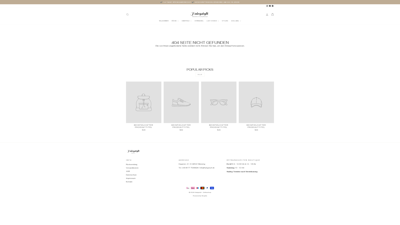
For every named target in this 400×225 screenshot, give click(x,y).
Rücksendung (131, 164)
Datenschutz (131, 175)
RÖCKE (174, 21)
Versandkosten (132, 168)
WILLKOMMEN (164, 21)
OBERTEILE (186, 21)
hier (214, 46)
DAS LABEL (235, 21)
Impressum (131, 178)
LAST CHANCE (212, 21)
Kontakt (129, 182)
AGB (128, 171)
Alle (200, 74)
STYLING (225, 21)
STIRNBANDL (199, 21)
